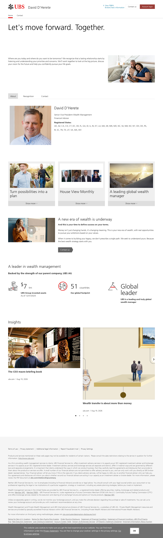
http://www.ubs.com (26, 458)
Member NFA (109, 495)
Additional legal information (47, 449)
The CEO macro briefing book (25, 371)
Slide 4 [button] (87, 416)
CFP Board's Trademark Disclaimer (109, 522)
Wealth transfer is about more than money (107, 403)
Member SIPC (20, 492)
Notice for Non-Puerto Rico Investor (45, 519)
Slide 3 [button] (83, 416)
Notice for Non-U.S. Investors (19, 519)
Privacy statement (27, 449)
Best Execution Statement (22, 522)
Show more (32, 204)
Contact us (132, 7)
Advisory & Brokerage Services (83, 522)
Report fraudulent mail (69, 449)
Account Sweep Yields (62, 522)
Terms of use (13, 449)
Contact (20, 15)
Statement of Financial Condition (94, 519)
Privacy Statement (51, 531)
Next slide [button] (151, 360)
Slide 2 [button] (79, 416)
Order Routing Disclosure (70, 519)
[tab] (13, 96)
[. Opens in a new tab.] (16, 7)
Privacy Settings (87, 449)
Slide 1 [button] (75, 416)
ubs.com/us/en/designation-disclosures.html (79, 514)
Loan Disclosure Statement (43, 522)
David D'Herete (39, 7)
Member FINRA (32, 492)
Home (10, 15)
